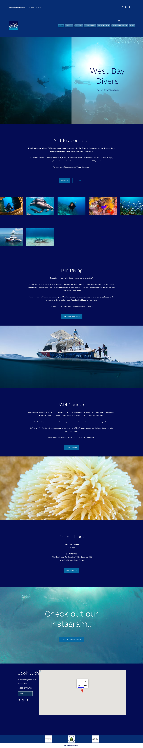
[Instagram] (126, 7)
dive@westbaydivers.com (17, 7)
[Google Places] (123, 7)
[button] (119, 21)
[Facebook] (129, 7)
